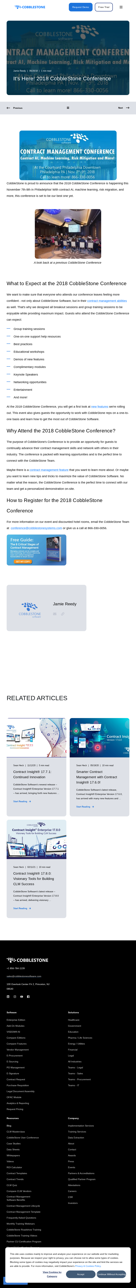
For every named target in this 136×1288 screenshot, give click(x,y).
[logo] (27, 960)
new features (99, 406)
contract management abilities (107, 300)
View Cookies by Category (52, 1274)
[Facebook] (27, 996)
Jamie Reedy (19, 71)
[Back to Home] (29, 7)
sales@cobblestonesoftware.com (24, 976)
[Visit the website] (61, 614)
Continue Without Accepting (111, 1274)
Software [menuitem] (12, 1012)
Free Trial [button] (103, 7)
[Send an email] (56, 614)
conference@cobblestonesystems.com (36, 528)
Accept (80, 1274)
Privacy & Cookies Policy (88, 1266)
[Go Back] (68, 108)
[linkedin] (9, 996)
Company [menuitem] (73, 1118)
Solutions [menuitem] (73, 1012)
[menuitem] (16, 1020)
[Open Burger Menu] (121, 7)
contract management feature (49, 470)
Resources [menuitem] (13, 1118)
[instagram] (14, 996)
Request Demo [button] (80, 7)
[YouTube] (21, 996)
